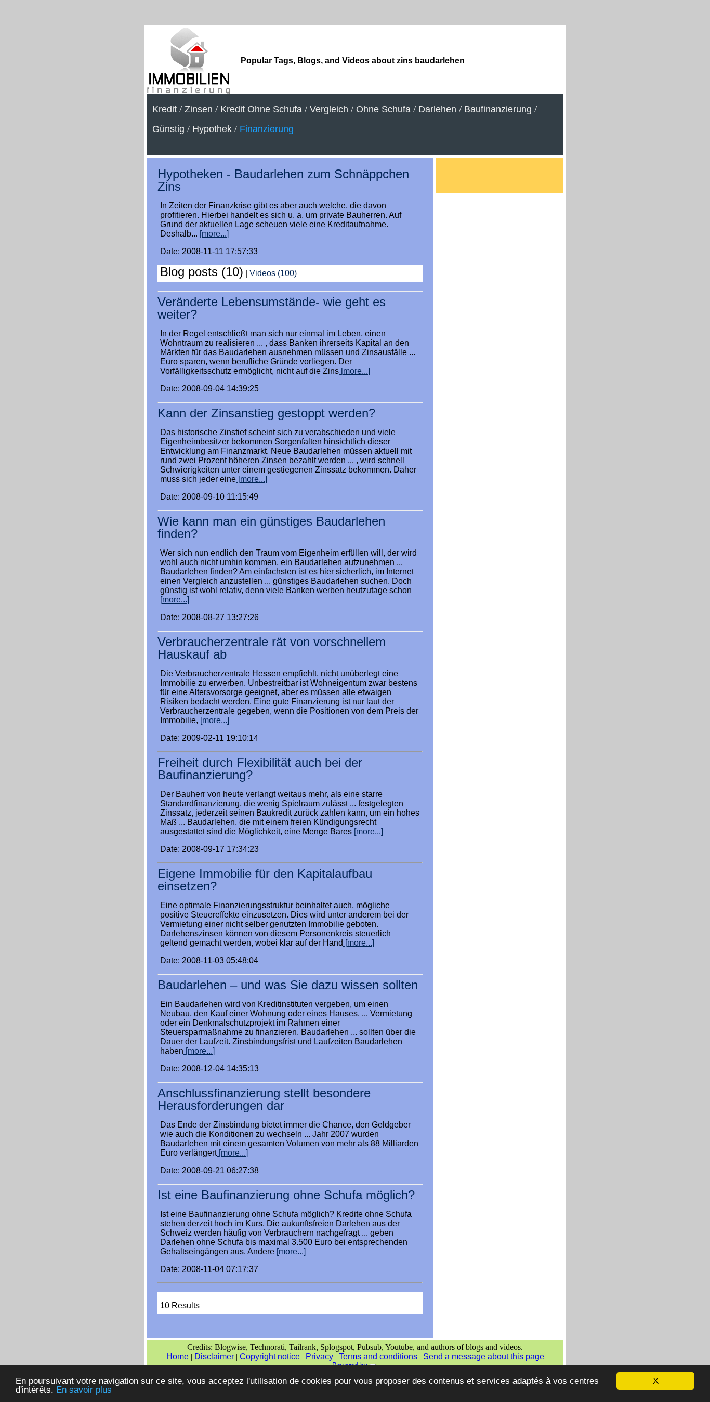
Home (177, 1356)
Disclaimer (214, 1356)
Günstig (168, 129)
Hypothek (212, 129)
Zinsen (199, 109)
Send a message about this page (483, 1356)
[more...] (214, 233)
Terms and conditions (378, 1356)
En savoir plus (84, 1390)
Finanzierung (267, 129)
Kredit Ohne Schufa (261, 109)
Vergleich (329, 109)
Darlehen (437, 109)
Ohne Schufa (383, 109)
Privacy (319, 1356)
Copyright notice (270, 1356)
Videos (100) (273, 273)
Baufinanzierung (498, 109)
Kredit (164, 109)
